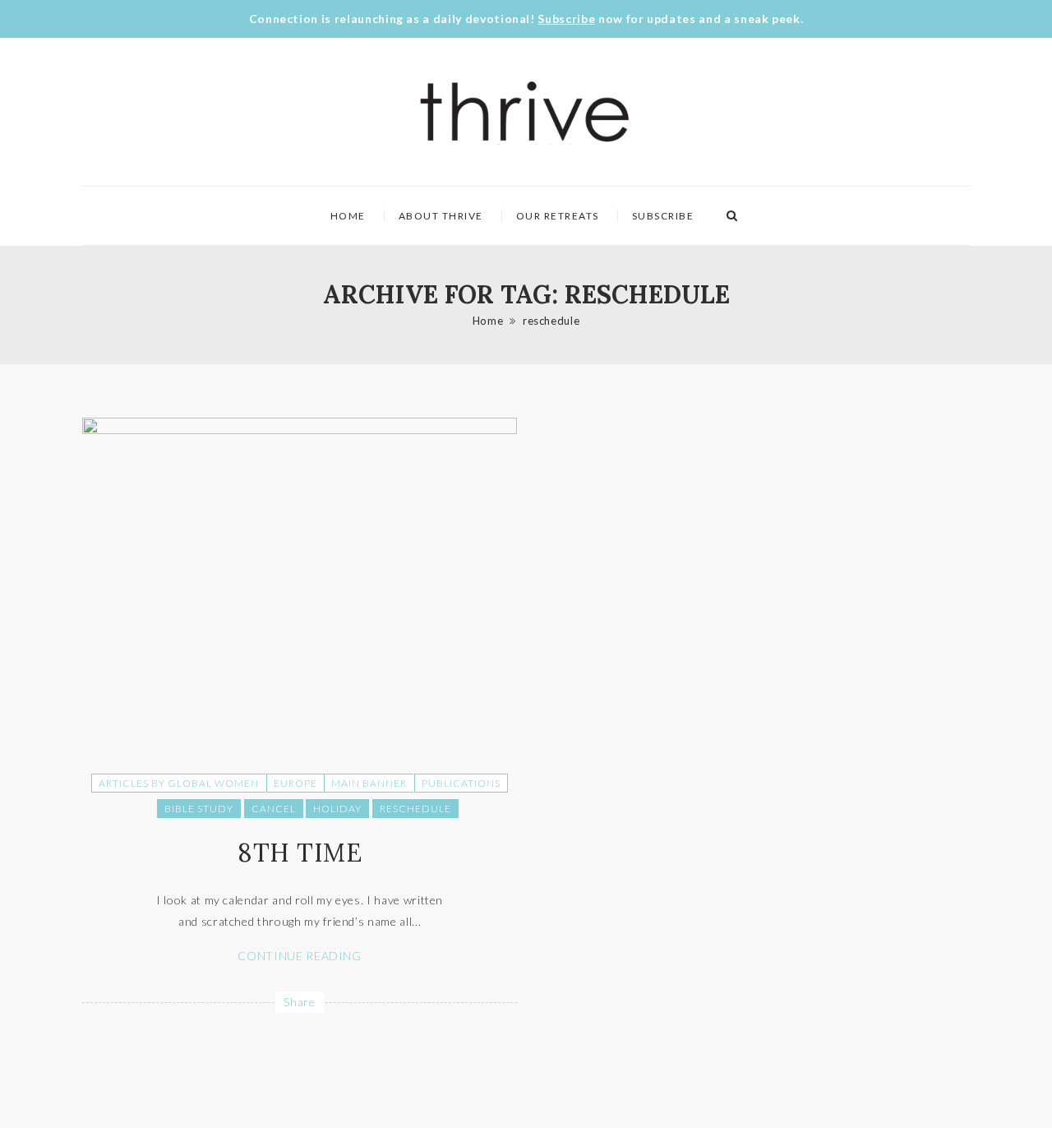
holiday (337, 808)
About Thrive (441, 216)
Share (299, 1002)
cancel (273, 808)
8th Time (300, 852)
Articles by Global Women (179, 783)
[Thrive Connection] (525, 112)
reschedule (551, 320)
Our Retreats (557, 216)
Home (348, 216)
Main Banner (369, 783)
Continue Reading (299, 956)
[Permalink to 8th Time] (299, 430)
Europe (295, 783)
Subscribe (566, 18)
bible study (198, 808)
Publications (461, 783)
